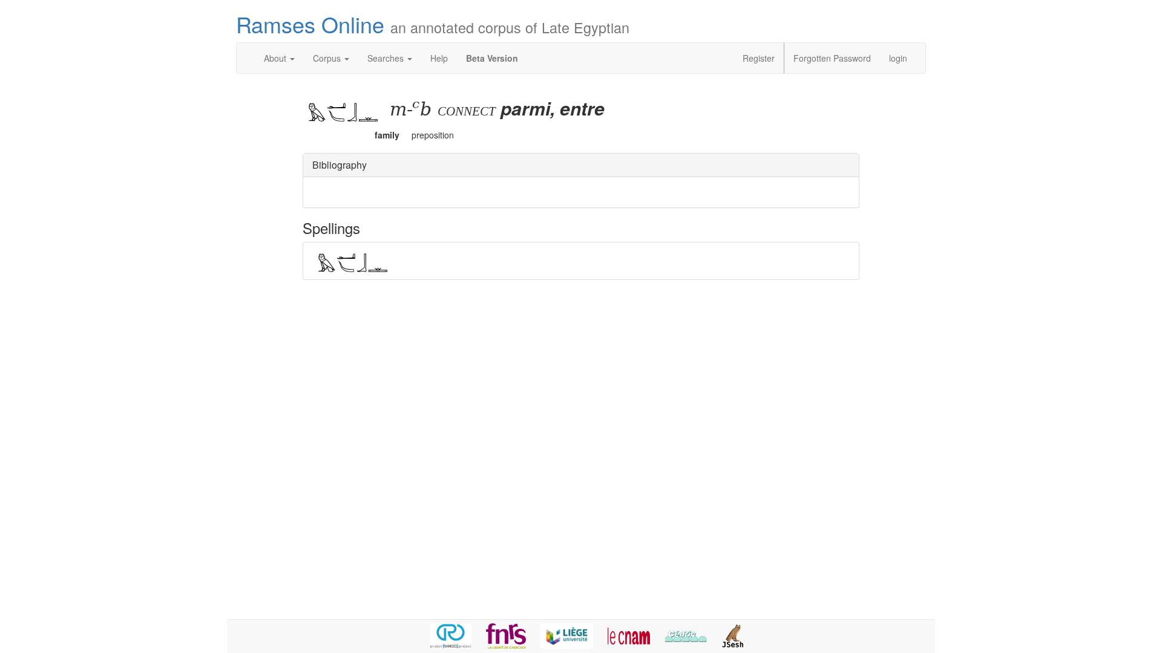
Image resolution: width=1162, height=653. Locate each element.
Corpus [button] (328, 58)
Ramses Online (432, 23)
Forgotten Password (832, 58)
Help (439, 58)
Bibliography (339, 165)
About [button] (276, 58)
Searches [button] (386, 58)
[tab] (581, 165)
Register (759, 58)
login (898, 58)
